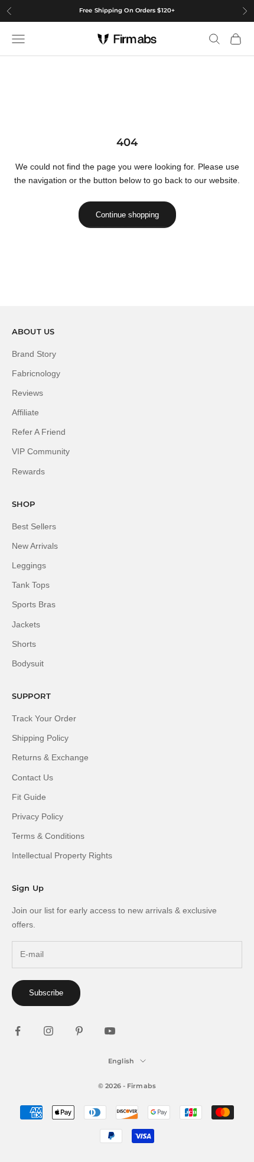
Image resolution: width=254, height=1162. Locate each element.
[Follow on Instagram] (48, 1031)
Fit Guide (29, 797)
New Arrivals (35, 546)
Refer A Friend (39, 432)
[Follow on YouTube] (110, 1031)
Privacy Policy (37, 816)
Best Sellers (34, 526)
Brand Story (34, 354)
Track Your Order (44, 718)
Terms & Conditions (48, 836)
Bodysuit (28, 663)
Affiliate (25, 412)
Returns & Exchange (50, 757)
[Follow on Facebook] (18, 1031)
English (121, 1061)
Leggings (29, 565)
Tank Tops (31, 585)
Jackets (26, 624)
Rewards (28, 471)
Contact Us (32, 777)
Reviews (27, 393)
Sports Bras (34, 604)
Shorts (24, 644)
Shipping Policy (40, 738)
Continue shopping (127, 214)
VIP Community (41, 451)
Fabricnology (36, 373)
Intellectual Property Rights (62, 855)
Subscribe (46, 992)
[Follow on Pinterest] (79, 1031)
